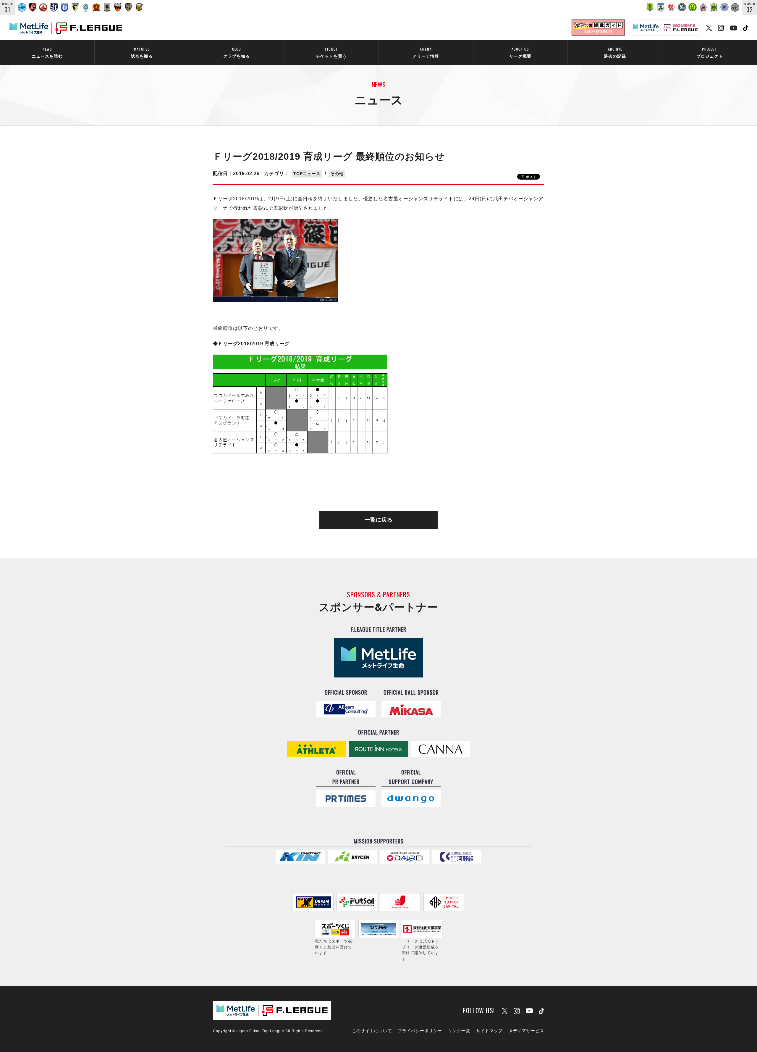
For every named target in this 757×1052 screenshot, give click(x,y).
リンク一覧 (459, 1030)
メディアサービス (526, 1030)
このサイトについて (372, 1030)
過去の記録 (615, 52)
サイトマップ (489, 1030)
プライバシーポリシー (420, 1030)
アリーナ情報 (426, 52)
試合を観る (142, 52)
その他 (337, 173)
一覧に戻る (379, 520)
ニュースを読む (47, 52)
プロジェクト (709, 52)
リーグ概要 (520, 52)
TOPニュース (307, 173)
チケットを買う (331, 52)
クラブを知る (236, 52)
